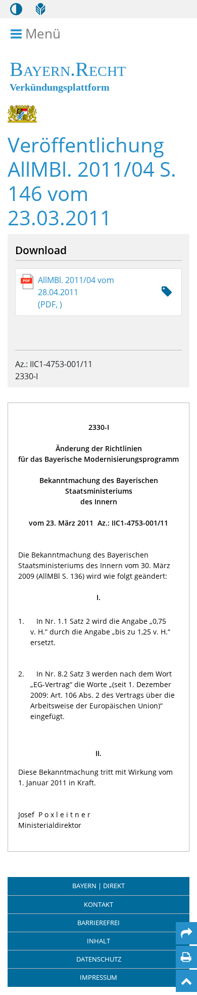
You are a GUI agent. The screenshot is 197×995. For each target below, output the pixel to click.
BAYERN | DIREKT (98, 885)
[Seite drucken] (186, 957)
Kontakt (98, 904)
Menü (43, 34)
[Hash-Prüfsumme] (166, 292)
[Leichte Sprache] (40, 9)
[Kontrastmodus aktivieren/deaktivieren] (16, 9)
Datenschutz (98, 959)
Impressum (98, 977)
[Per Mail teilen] (186, 933)
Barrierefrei (98, 922)
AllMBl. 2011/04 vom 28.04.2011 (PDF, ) (76, 292)
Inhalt (98, 940)
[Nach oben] (186, 981)
